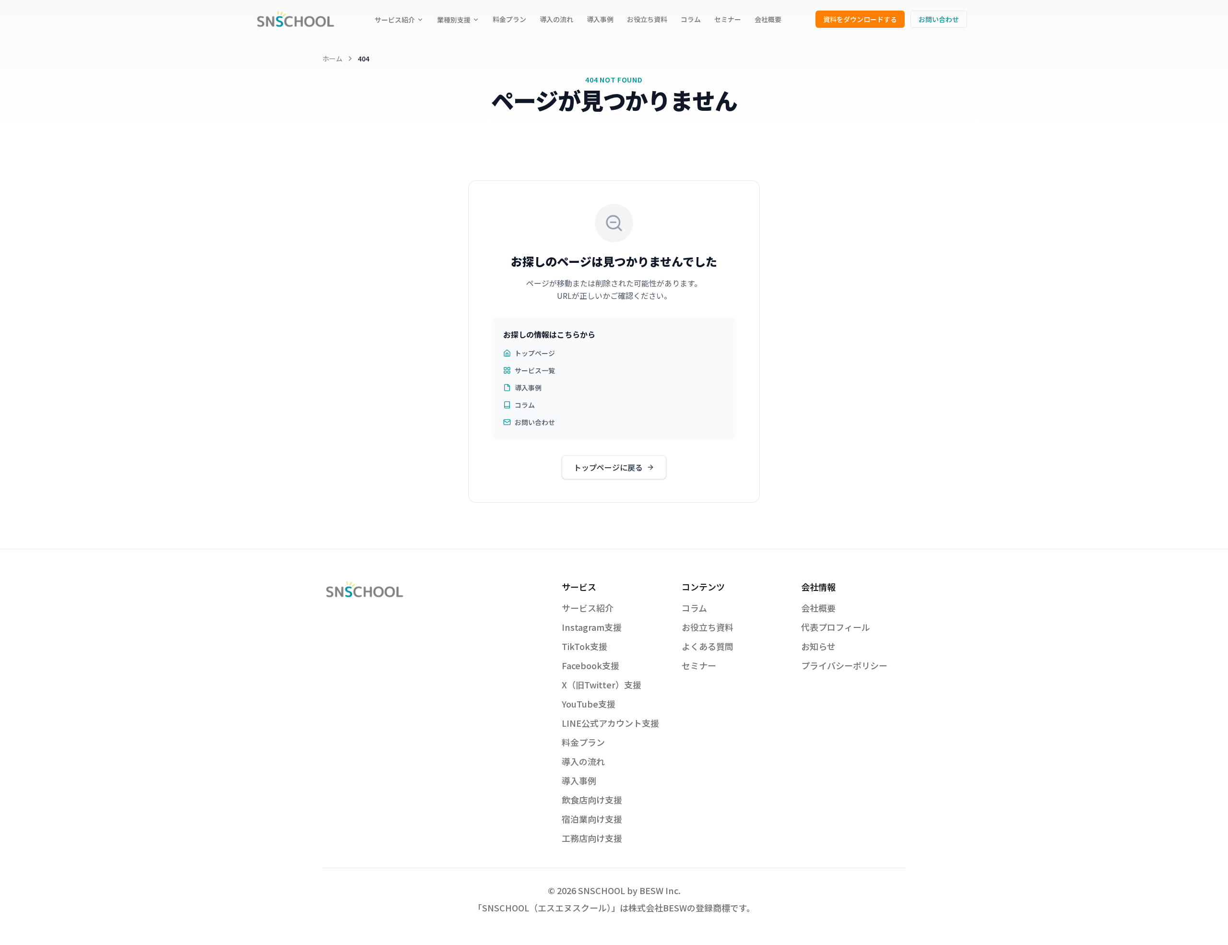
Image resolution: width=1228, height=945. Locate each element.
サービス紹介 (395, 19)
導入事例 (600, 19)
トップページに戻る (608, 467)
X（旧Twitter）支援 (601, 684)
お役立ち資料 (647, 19)
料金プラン (509, 19)
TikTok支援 (584, 646)
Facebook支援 (590, 665)
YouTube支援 (588, 703)
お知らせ (818, 646)
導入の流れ (556, 19)
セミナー (727, 19)
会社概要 (768, 19)
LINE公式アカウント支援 (610, 723)
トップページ (535, 353)
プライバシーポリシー (844, 665)
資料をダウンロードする (860, 19)
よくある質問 (707, 646)
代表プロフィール (835, 627)
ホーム (332, 58)
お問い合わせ (939, 19)
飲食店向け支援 (592, 799)
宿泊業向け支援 (592, 819)
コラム (691, 19)
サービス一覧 (535, 370)
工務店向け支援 (592, 838)
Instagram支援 (592, 627)
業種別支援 (454, 19)
